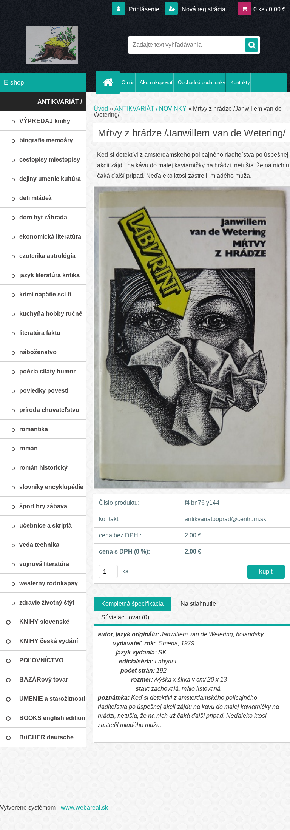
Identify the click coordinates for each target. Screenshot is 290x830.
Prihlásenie (144, 9)
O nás (128, 82)
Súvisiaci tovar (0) (125, 617)
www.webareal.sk (84, 807)
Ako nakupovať (156, 82)
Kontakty (240, 82)
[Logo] (52, 45)
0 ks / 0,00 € (269, 9)
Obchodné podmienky (201, 82)
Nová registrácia (202, 9)
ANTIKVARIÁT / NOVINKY (150, 108)
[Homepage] (109, 82)
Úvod (101, 108)
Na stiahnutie (198, 603)
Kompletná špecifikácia (132, 603)
